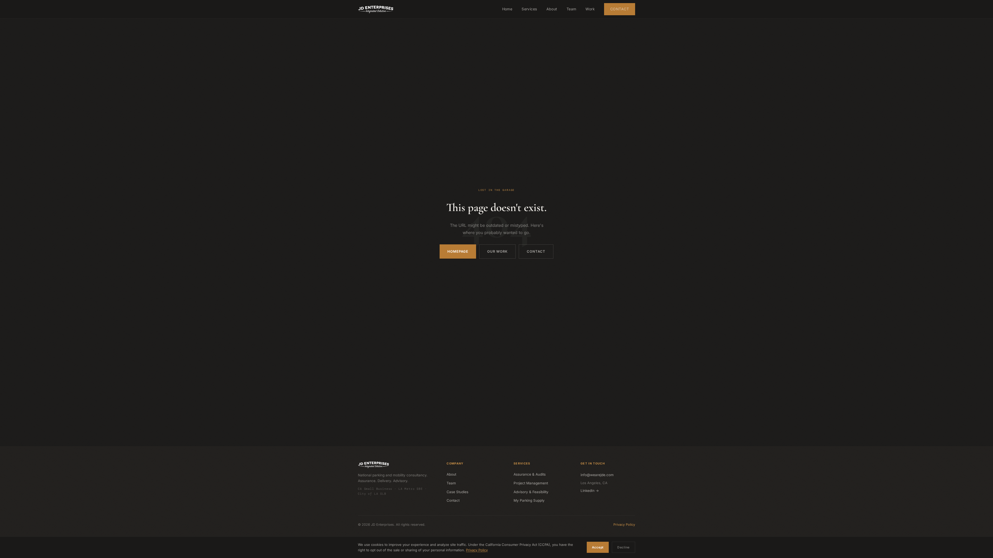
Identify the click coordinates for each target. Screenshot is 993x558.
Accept (598, 547)
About (551, 9)
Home (507, 9)
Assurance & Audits (530, 474)
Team (571, 9)
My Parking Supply (529, 500)
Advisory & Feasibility (531, 492)
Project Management (531, 483)
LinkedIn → (590, 491)
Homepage (457, 251)
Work (590, 9)
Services (529, 9)
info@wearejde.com (597, 475)
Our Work (497, 251)
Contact (619, 9)
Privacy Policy (624, 524)
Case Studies (457, 492)
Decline (623, 547)
